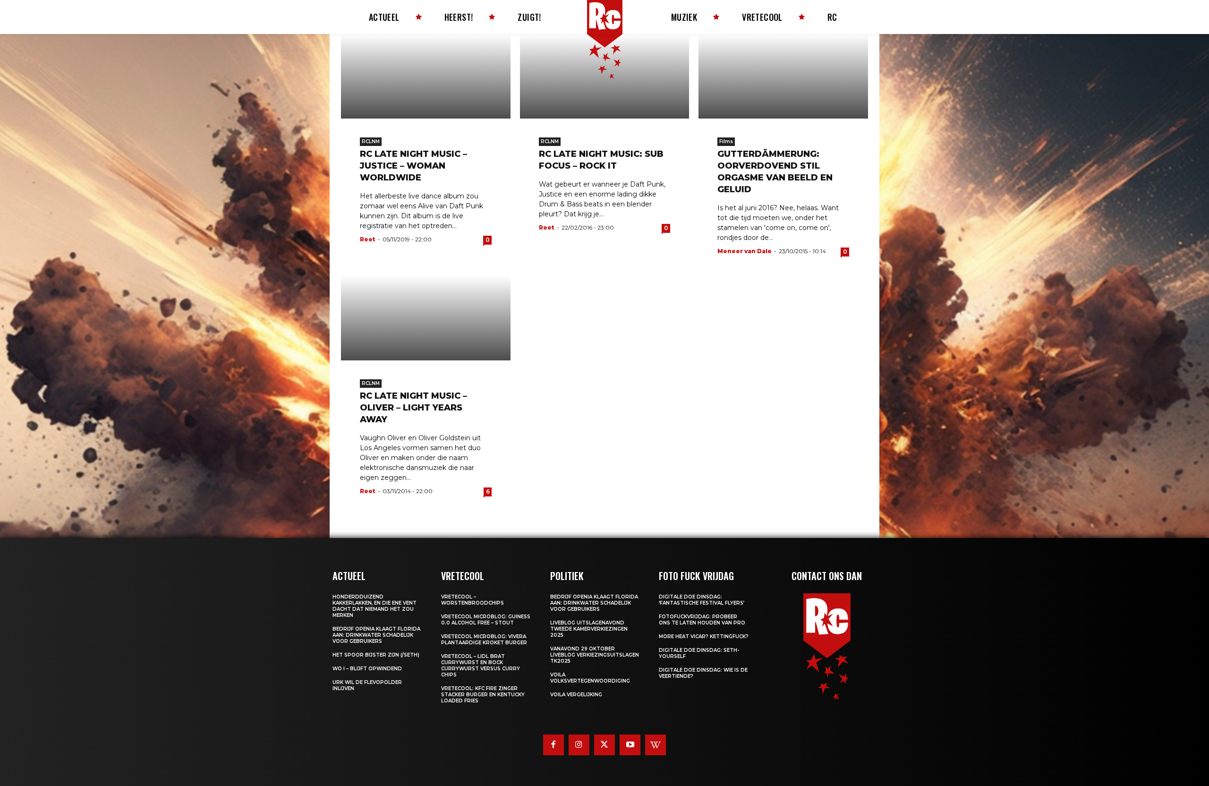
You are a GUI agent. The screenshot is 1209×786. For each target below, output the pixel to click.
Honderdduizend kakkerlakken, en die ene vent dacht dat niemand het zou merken (374, 606)
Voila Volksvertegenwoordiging (590, 678)
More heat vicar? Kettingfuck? (704, 636)
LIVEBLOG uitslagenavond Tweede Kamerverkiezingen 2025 (589, 629)
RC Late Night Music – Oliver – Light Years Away (413, 408)
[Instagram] (579, 745)
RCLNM (371, 141)
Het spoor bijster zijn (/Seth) (375, 655)
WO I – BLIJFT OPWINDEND (367, 669)
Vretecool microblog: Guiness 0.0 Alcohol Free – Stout (485, 620)
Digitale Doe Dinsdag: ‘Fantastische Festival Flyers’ (701, 600)
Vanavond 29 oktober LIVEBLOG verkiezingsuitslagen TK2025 (594, 655)
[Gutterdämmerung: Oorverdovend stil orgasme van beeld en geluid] (783, 76)
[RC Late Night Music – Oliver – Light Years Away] (426, 317)
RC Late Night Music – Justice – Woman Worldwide (413, 166)
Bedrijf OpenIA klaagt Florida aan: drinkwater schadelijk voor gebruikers (376, 635)
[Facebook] (553, 745)
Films (726, 141)
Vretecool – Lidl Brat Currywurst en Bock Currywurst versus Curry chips (480, 665)
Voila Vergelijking (576, 695)
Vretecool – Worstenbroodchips (472, 600)
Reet (367, 239)
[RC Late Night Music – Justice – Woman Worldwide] (426, 76)
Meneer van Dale (744, 251)
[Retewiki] (655, 745)
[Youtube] (630, 745)
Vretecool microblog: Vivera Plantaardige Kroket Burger (484, 639)
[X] (604, 745)
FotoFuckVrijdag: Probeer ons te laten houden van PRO (702, 620)
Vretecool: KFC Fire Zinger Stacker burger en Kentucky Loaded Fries (483, 694)
